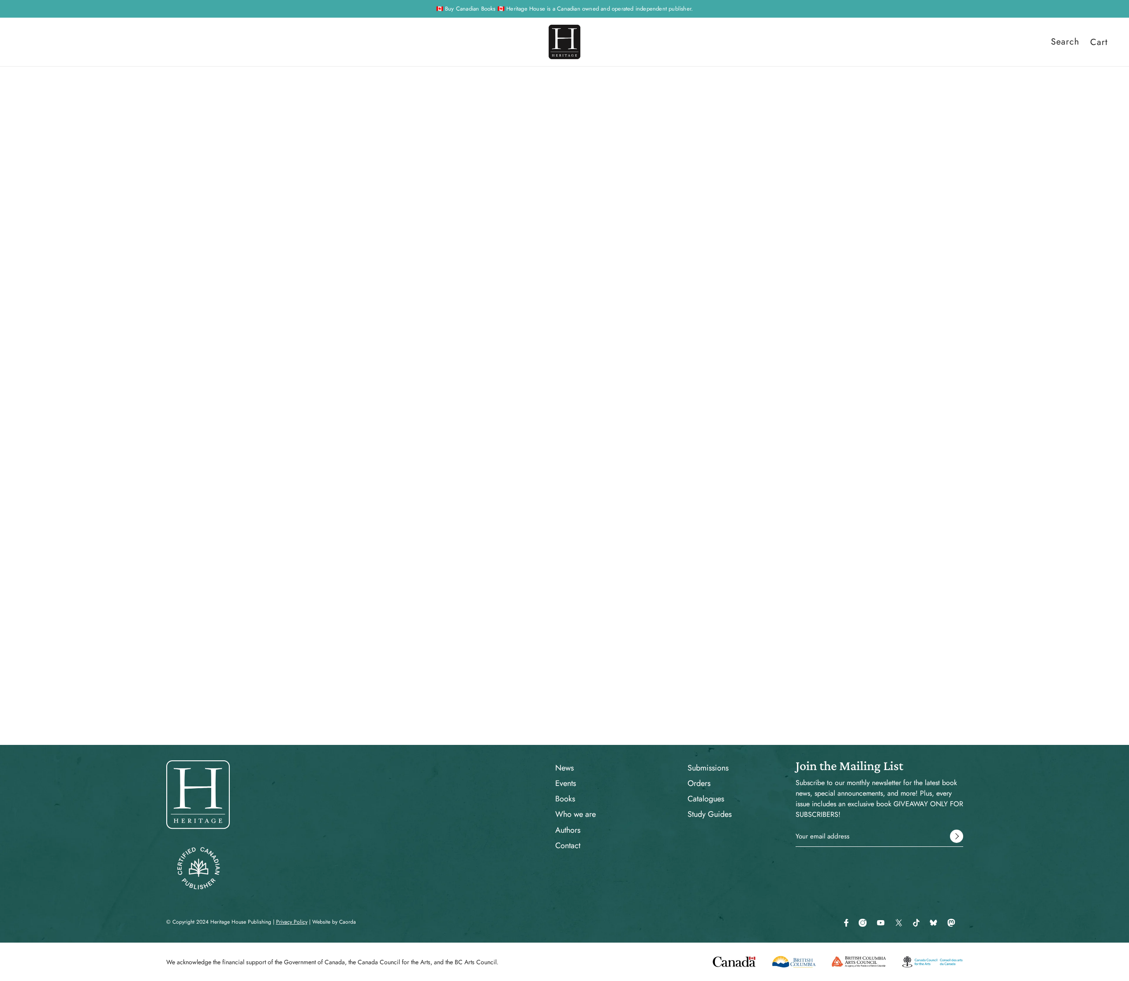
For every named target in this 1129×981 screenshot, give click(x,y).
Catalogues (706, 798)
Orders (699, 783)
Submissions (708, 768)
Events (565, 783)
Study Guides (710, 814)
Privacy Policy (291, 922)
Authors (567, 830)
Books (565, 798)
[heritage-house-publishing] (564, 42)
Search (1065, 42)
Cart (1099, 42)
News (564, 768)
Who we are (575, 814)
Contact (567, 845)
